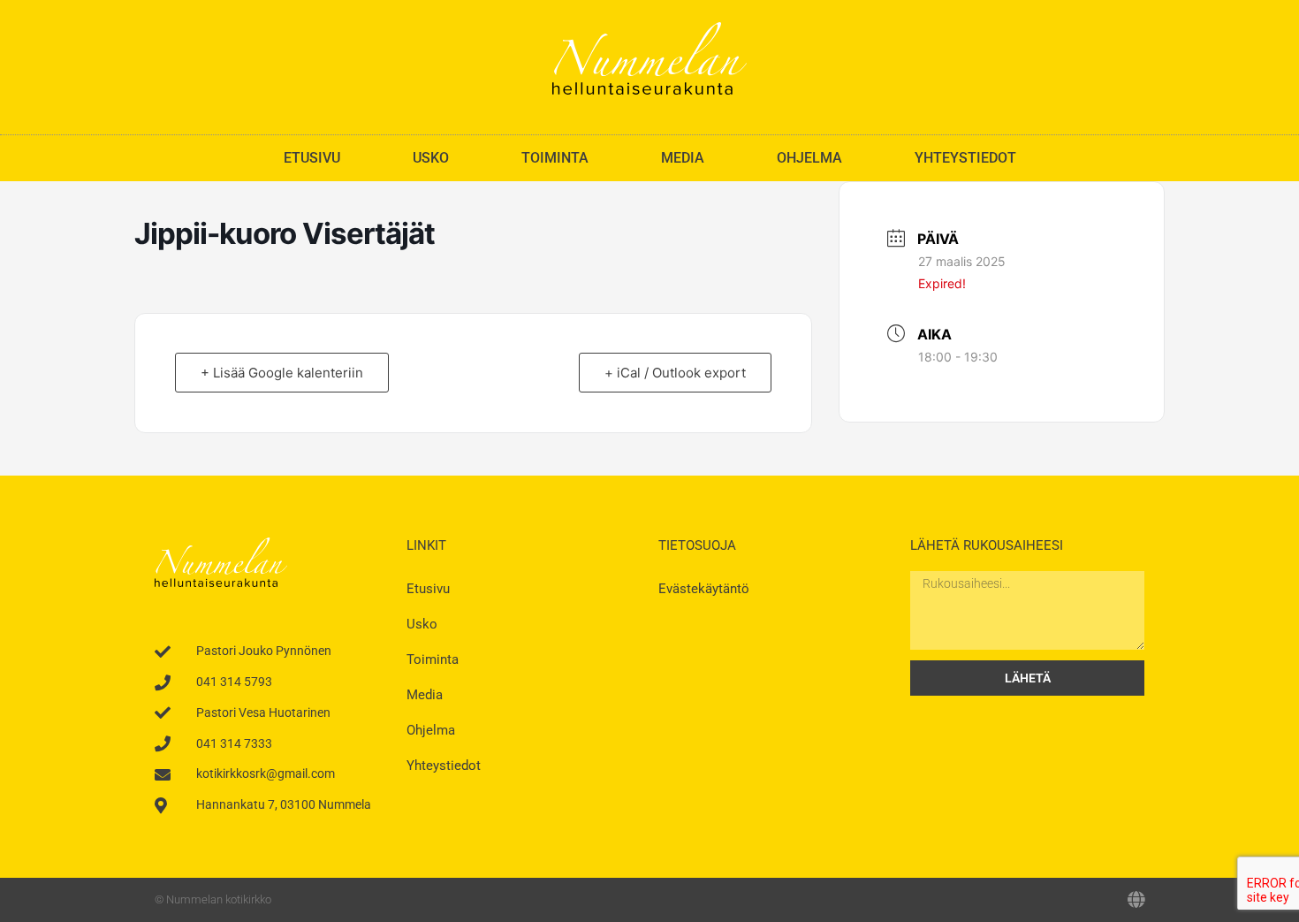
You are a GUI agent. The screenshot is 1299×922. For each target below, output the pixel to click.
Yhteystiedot (965, 157)
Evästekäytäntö (703, 589)
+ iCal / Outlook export (675, 372)
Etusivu (312, 157)
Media (682, 157)
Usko (431, 157)
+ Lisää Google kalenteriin (282, 372)
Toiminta (555, 157)
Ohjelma (809, 157)
